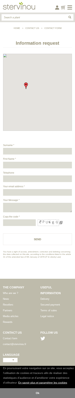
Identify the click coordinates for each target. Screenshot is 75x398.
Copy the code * (11, 216)
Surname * (8, 145)
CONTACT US (32, 28)
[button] (68, 383)
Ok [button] (37, 393)
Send (37, 239)
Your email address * (14, 186)
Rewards (7, 322)
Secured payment (50, 304)
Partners (7, 310)
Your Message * (11, 200)
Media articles (10, 316)
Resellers (8, 304)
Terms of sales (48, 310)
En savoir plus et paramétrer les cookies (42, 382)
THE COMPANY (13, 287)
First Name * (9, 159)
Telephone (8, 172)
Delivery (44, 298)
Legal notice (47, 316)
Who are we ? (10, 293)
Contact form (53, 28)
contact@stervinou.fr (14, 344)
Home (17, 28)
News (6, 298)
